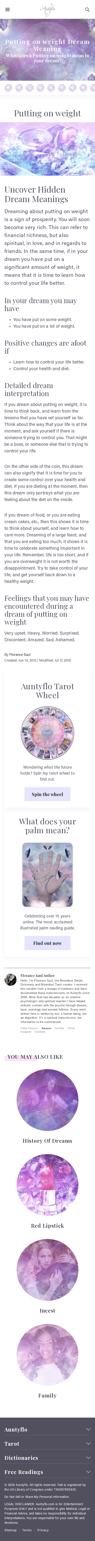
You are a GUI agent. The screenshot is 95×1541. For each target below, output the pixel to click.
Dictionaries (21, 1458)
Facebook (40, 1031)
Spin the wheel (47, 794)
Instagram (26, 1031)
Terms (27, 1530)
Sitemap (10, 1530)
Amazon (46, 1028)
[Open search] (87, 9)
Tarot (11, 1444)
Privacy (43, 1530)
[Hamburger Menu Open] (7, 9)
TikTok (71, 1028)
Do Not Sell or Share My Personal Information (36, 1497)
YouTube (59, 1028)
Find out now (47, 943)
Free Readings (23, 1472)
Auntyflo (16, 1429)
